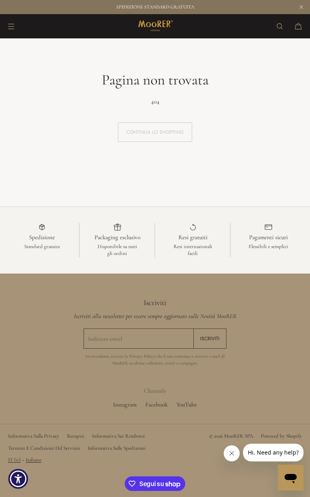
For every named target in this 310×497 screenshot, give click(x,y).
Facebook (156, 404)
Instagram (124, 404)
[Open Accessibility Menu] (18, 479)
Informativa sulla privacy (33, 436)
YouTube (186, 404)
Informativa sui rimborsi (118, 436)
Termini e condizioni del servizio (44, 448)
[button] (279, 26)
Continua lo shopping (155, 132)
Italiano (33, 460)
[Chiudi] (301, 6)
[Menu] (17, 26)
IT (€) (14, 460)
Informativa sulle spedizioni (117, 448)
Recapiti (75, 436)
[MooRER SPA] (155, 26)
